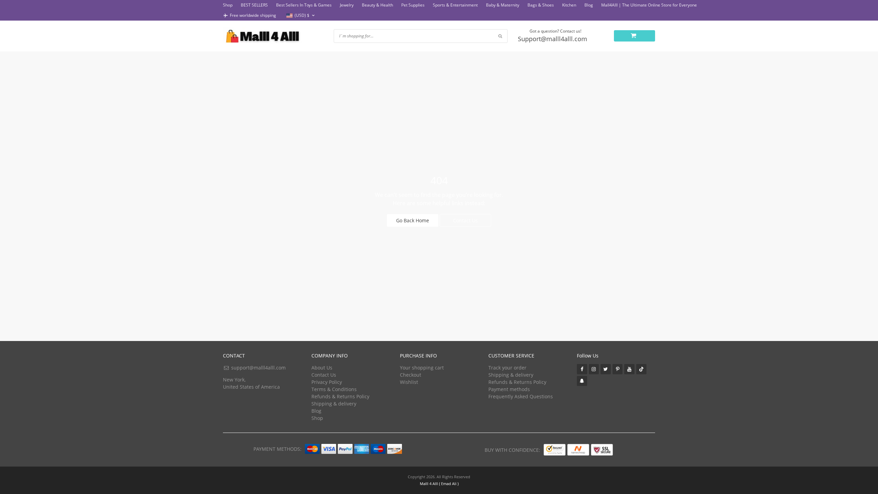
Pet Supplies (413, 5)
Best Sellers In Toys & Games (304, 5)
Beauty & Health (377, 5)
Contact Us (465, 220)
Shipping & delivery (333, 403)
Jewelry (347, 5)
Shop (228, 5)
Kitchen (569, 5)
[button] (301, 16)
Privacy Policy (326, 382)
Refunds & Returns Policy (340, 396)
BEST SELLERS (254, 5)
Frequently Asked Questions (520, 396)
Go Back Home (412, 220)
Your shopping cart (422, 367)
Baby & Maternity (502, 5)
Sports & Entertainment (455, 5)
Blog (588, 5)
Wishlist (409, 382)
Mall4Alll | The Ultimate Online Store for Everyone (649, 5)
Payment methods (509, 389)
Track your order (507, 367)
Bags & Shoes (540, 5)
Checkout (410, 375)
